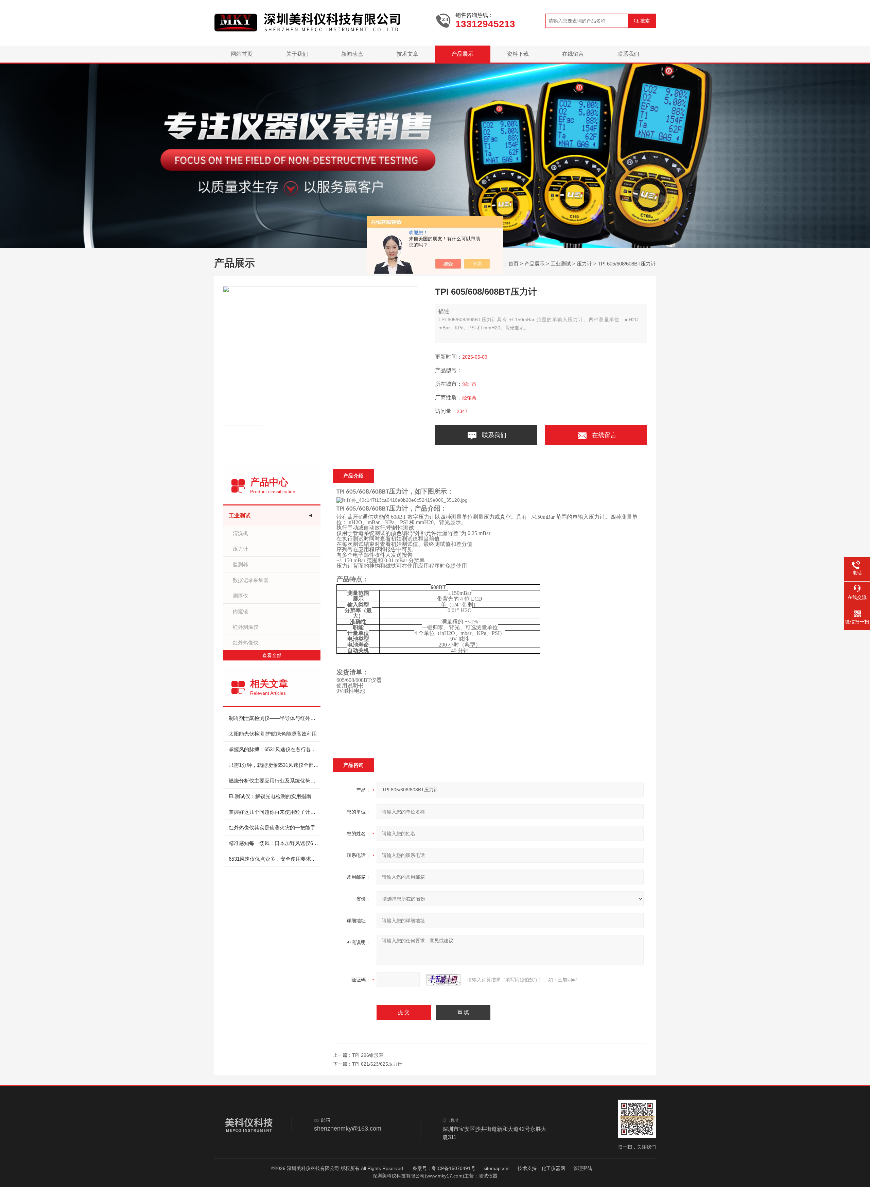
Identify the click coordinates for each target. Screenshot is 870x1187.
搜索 (645, 20)
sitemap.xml (496, 1168)
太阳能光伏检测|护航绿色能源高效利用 (273, 734)
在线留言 (573, 54)
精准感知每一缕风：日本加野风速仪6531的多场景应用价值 (274, 843)
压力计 (584, 263)
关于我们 (297, 54)
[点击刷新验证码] (443, 979)
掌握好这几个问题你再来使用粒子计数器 (274, 812)
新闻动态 (352, 54)
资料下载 (518, 54)
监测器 (240, 564)
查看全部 (271, 655)
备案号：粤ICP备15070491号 (444, 1168)
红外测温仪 (245, 627)
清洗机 (240, 533)
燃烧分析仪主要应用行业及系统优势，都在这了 (274, 781)
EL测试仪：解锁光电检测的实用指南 (270, 796)
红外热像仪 (245, 643)
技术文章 (407, 54)
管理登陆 (582, 1168)
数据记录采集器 (250, 580)
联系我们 (628, 54)
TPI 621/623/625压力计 (377, 1064)
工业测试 (561, 263)
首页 (513, 263)
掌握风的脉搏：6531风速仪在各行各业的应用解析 (274, 749)
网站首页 (242, 54)
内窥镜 (240, 611)
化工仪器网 (553, 1168)
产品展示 (462, 54)
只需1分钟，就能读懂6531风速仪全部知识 (274, 765)
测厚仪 (240, 596)
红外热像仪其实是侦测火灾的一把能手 (272, 827)
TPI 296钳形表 (367, 1055)
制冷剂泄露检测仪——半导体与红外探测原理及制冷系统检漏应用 (274, 718)
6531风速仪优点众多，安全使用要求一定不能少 (274, 859)
